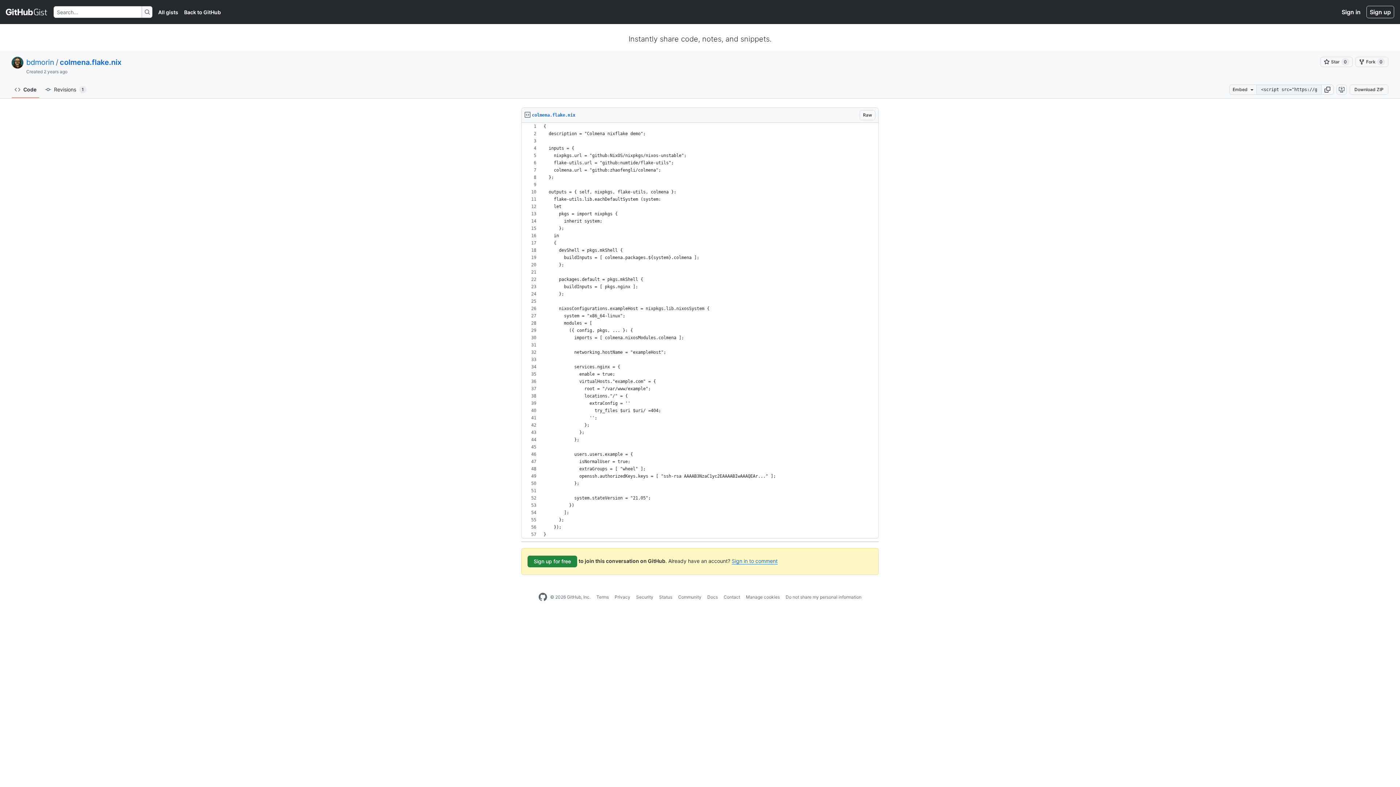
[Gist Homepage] (27, 12)
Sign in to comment (755, 561)
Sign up (1380, 12)
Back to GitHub (202, 12)
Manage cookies (763, 597)
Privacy (622, 597)
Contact (732, 597)
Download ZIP (1369, 89)
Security (644, 597)
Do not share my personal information (824, 597)
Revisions (69, 89)
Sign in (1351, 12)
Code (29, 89)
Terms (602, 597)
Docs (712, 597)
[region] (700, 331)
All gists (168, 12)
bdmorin (40, 62)
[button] (1327, 90)
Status (665, 597)
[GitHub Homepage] (542, 597)
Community (689, 597)
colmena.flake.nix (90, 62)
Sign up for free (552, 561)
